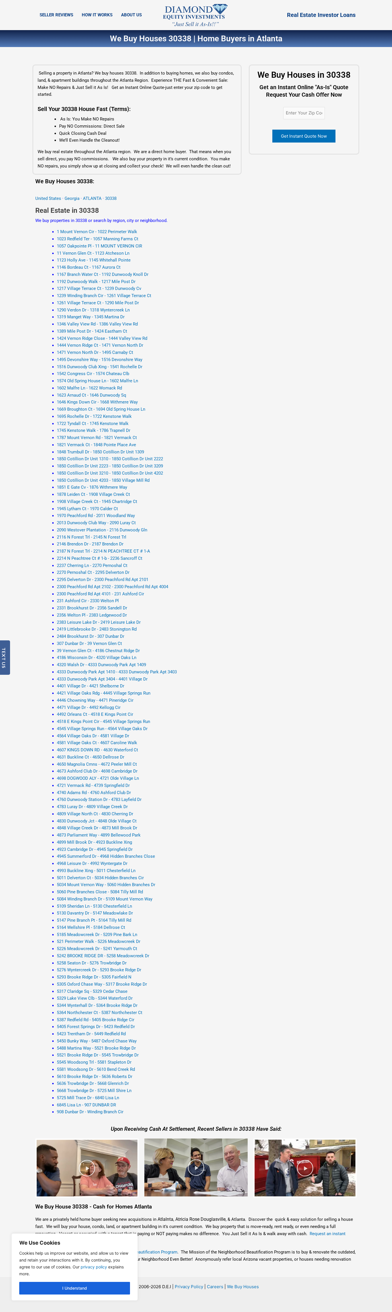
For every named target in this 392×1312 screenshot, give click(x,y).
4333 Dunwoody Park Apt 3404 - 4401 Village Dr (102, 679)
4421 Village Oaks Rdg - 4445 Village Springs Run (103, 693)
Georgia (72, 198)
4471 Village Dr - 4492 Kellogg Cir (89, 707)
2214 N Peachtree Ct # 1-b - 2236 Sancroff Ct (99, 558)
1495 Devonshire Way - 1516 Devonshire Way (99, 359)
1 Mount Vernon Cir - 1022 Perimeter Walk (97, 231)
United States (48, 198)
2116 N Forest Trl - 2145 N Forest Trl (91, 537)
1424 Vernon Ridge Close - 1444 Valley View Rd (102, 338)
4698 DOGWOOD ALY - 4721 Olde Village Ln (98, 778)
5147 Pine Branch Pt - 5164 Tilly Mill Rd (94, 920)
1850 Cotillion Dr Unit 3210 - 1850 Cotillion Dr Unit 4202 (110, 473)
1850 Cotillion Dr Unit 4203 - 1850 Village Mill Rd (103, 480)
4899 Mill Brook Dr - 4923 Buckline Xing (94, 842)
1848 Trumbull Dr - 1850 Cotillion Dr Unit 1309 (100, 452)
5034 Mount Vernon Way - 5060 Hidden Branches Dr (106, 884)
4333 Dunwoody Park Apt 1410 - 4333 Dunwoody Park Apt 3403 (117, 671)
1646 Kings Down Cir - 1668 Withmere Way (97, 402)
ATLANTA (93, 198)
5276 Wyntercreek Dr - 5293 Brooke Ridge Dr (99, 969)
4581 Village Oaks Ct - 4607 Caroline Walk (97, 742)
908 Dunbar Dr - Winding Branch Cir (90, 1111)
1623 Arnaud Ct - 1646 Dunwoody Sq (91, 395)
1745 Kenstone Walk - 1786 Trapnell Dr (93, 430)
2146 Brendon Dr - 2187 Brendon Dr (90, 544)
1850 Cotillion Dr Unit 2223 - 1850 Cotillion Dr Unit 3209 (110, 466)
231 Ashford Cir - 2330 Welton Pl (88, 600)
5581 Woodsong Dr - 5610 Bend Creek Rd (96, 1069)
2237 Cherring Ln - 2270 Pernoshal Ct (92, 565)
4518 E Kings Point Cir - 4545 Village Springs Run (103, 721)
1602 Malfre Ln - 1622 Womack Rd (89, 388)
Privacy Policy (189, 1286)
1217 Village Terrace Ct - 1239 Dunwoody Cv (99, 288)
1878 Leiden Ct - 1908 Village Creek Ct (93, 494)
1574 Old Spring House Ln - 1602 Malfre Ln (97, 380)
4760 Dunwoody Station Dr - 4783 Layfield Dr (99, 799)
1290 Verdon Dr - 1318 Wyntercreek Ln (93, 310)
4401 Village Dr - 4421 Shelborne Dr (90, 686)
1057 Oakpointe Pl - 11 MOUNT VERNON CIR (99, 246)
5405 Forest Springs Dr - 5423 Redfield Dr (96, 1026)
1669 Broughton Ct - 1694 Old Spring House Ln (101, 409)
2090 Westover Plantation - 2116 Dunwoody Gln (102, 530)
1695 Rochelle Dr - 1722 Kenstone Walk (94, 416)
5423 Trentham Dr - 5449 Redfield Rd (91, 1033)
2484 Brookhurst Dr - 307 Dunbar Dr (90, 636)
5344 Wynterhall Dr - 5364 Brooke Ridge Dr (97, 1005)
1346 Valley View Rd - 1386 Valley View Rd (97, 324)
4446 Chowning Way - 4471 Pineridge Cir (95, 700)
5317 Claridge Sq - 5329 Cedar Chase (92, 991)
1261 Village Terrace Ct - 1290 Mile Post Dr (98, 302)
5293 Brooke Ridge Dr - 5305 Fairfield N (94, 977)
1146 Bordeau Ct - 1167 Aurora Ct (89, 267)
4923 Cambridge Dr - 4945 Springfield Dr (95, 849)
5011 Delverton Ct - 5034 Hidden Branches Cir (100, 877)
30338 (111, 198)
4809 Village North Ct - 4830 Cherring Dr (95, 813)
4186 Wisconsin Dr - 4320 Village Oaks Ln (96, 657)
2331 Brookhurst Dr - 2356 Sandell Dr (92, 608)
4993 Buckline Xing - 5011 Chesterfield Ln (96, 870)
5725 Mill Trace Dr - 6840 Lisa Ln (88, 1097)
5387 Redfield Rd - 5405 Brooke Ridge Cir (95, 1019)
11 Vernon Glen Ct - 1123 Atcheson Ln (93, 253)
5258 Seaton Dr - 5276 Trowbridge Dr (92, 963)
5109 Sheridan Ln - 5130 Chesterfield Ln (94, 906)
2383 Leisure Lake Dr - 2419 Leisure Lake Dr (99, 622)
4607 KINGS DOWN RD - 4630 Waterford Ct (97, 750)
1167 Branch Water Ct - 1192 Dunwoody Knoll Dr (102, 274)
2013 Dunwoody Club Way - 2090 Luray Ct (96, 522)
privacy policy (94, 1266)
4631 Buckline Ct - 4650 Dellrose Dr (90, 757)
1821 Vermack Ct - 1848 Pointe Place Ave (96, 444)
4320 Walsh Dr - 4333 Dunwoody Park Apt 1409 (101, 664)
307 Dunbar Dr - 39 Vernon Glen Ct (89, 643)
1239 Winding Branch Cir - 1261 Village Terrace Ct (104, 295)
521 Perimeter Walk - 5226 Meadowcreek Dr (98, 941)
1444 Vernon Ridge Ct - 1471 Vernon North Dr (100, 345)
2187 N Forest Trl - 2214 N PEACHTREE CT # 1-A (103, 551)
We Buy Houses (243, 1286)
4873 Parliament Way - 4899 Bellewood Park (99, 835)
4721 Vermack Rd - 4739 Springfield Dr (93, 785)
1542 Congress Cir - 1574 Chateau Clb (93, 373)
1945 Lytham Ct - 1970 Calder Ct (87, 508)
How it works (97, 14)
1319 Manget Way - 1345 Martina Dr (91, 316)
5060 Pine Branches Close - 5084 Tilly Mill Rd (100, 891)
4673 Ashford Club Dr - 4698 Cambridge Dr (97, 771)
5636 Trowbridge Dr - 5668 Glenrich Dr (93, 1083)
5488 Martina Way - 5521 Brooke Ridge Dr (96, 1048)
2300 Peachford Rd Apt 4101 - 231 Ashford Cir (100, 593)
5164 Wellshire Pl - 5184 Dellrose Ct (91, 927)
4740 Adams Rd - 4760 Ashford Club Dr (94, 792)
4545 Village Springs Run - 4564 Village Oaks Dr (102, 728)
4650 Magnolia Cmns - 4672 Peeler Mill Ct (97, 764)
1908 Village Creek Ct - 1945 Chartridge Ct (97, 501)
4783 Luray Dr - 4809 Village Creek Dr (92, 806)
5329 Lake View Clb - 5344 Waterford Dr (95, 998)
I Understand (74, 1288)
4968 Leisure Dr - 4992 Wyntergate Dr (92, 863)
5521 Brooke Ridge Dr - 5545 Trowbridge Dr (98, 1055)
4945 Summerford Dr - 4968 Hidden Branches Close (106, 856)
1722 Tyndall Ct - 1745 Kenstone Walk (93, 423)
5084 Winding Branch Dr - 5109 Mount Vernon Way (104, 899)
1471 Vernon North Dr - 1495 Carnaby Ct (95, 352)
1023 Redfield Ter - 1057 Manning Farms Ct (97, 238)
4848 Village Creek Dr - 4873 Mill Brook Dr (97, 828)
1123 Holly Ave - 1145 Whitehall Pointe (94, 260)
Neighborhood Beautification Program (141, 1252)
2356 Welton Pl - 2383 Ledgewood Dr (92, 615)
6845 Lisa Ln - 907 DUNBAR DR (86, 1105)
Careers (215, 1286)
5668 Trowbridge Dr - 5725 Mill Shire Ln (94, 1090)
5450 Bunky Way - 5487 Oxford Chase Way (97, 1041)
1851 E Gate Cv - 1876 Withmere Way (92, 487)
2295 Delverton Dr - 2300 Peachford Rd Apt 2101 (102, 579)
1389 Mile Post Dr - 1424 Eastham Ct (92, 331)
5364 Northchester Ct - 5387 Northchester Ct (99, 1012)
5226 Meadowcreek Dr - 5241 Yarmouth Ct (97, 948)
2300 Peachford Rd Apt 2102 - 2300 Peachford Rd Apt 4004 (112, 586)
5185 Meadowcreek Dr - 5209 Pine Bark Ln (97, 934)
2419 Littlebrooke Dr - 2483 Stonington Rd (97, 629)
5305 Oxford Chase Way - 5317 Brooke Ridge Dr (102, 984)
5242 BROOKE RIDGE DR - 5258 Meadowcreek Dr (103, 955)
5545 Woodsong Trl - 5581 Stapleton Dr (94, 1062)
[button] (87, 1168)
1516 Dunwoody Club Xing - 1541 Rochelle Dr (99, 366)
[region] (74, 1267)
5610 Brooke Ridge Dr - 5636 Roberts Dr (94, 1076)
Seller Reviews (56, 14)
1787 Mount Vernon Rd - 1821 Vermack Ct (97, 437)
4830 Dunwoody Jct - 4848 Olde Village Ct (97, 821)
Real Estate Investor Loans (321, 14)
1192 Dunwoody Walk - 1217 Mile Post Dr (96, 281)
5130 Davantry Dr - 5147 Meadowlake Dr (95, 913)
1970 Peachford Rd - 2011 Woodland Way (96, 515)
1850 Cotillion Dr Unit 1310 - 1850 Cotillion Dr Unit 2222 (110, 458)
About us (131, 14)
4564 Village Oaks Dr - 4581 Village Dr (93, 735)
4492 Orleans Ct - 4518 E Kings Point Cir (95, 714)
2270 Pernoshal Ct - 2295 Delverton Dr (93, 572)
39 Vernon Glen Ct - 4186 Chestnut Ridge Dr (98, 650)
